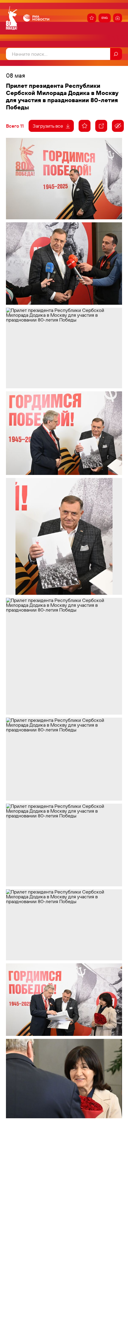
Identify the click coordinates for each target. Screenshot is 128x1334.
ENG (105, 18)
